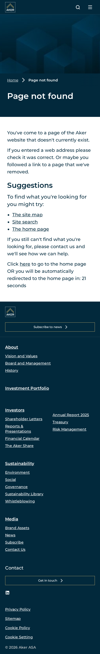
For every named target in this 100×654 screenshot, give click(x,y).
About (11, 347)
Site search (25, 222)
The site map (27, 215)
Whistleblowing (20, 501)
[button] (50, 327)
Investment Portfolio (27, 388)
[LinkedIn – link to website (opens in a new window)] (7, 592)
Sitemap (13, 618)
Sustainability (19, 463)
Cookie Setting (19, 637)
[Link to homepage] (10, 312)
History (11, 370)
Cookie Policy (17, 627)
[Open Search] (78, 7)
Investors (14, 410)
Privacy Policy (18, 609)
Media (11, 519)
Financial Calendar (22, 438)
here (25, 264)
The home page (30, 229)
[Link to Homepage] (10, 7)
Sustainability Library (24, 494)
